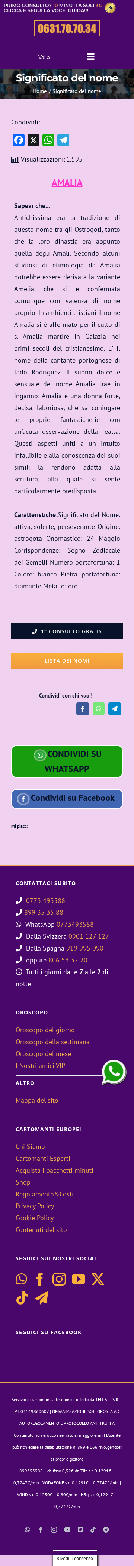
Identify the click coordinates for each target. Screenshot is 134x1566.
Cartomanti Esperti (43, 1158)
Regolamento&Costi (45, 1194)
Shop (23, 1182)
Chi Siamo (30, 1146)
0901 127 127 (88, 936)
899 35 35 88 (43, 912)
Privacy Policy (35, 1206)
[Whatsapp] (21, 1279)
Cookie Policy (35, 1218)
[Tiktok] (22, 1298)
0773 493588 (45, 900)
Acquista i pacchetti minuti (54, 1170)
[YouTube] (78, 1279)
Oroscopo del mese (43, 1053)
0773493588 (75, 924)
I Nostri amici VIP (40, 1065)
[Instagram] (59, 1279)
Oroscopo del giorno (45, 1030)
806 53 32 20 (67, 960)
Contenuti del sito (41, 1229)
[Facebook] (82, 709)
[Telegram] (114, 709)
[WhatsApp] (98, 709)
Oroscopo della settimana (53, 1041)
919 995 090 (84, 948)
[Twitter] (98, 1279)
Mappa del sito (37, 1100)
